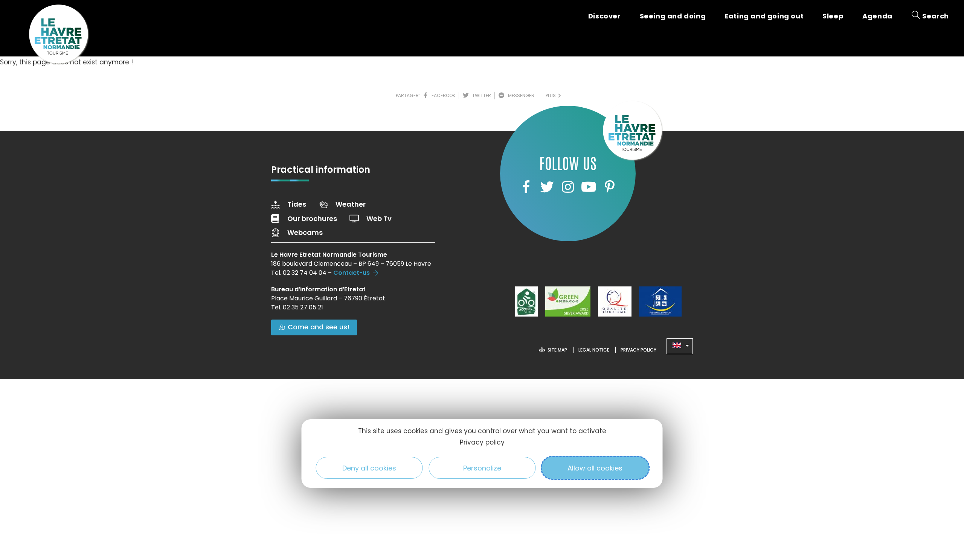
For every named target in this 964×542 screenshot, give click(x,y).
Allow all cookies (594, 468)
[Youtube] (588, 186)
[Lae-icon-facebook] (526, 186)
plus (552, 95)
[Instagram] (567, 186)
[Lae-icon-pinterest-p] (609, 186)
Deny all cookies (369, 468)
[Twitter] (546, 186)
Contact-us (351, 272)
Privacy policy (482, 442)
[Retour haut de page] (943, 495)
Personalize (482, 468)
